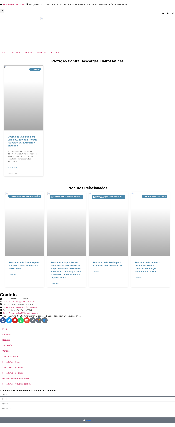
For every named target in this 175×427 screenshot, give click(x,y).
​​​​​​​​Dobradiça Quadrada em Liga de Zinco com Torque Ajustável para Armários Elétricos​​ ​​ (22, 141)
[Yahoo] (33, 320)
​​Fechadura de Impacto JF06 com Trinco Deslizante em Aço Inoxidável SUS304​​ (147, 267)
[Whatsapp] (21, 320)
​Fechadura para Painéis (12, 373)
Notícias (28, 52)
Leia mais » (13, 275)
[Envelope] (27, 320)
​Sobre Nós (42, 52)
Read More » (12, 167)
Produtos (16, 52)
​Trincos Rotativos (10, 356)
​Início (4, 52)
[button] (2, 11)
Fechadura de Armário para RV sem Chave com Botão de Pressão (24, 265)
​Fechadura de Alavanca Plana (15, 378)
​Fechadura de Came (11, 362)
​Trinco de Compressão (12, 367)
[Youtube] (15, 320)
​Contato (55, 52)
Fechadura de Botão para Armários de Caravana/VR (107, 264)
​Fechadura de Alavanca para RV (16, 384)
